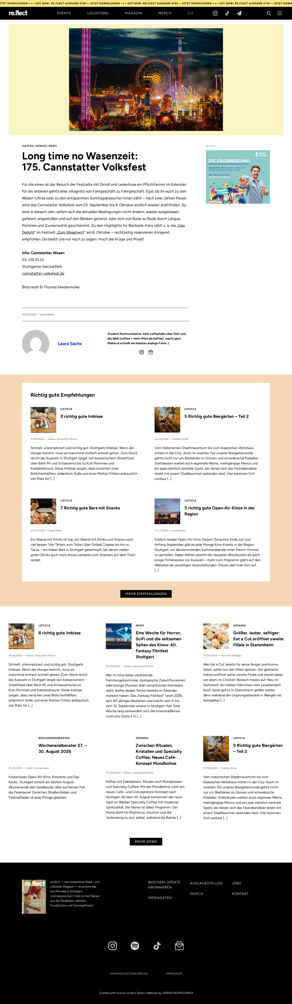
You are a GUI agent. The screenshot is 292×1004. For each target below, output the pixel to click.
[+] (190, 13)
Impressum (174, 973)
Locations (98, 13)
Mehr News (146, 841)
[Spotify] (135, 946)
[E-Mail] (151, 352)
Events (64, 13)
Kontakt (240, 894)
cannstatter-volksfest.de (43, 273)
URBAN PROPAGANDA (177, 993)
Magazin (133, 13)
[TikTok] (227, 13)
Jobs (236, 883)
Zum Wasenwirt (71, 232)
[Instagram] (215, 13)
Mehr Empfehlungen (146, 594)
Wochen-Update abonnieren (164, 884)
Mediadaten (160, 898)
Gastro (28, 145)
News (53, 145)
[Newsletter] (239, 13)
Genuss (41, 145)
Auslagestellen (206, 883)
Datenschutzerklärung (129, 973)
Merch (165, 13)
